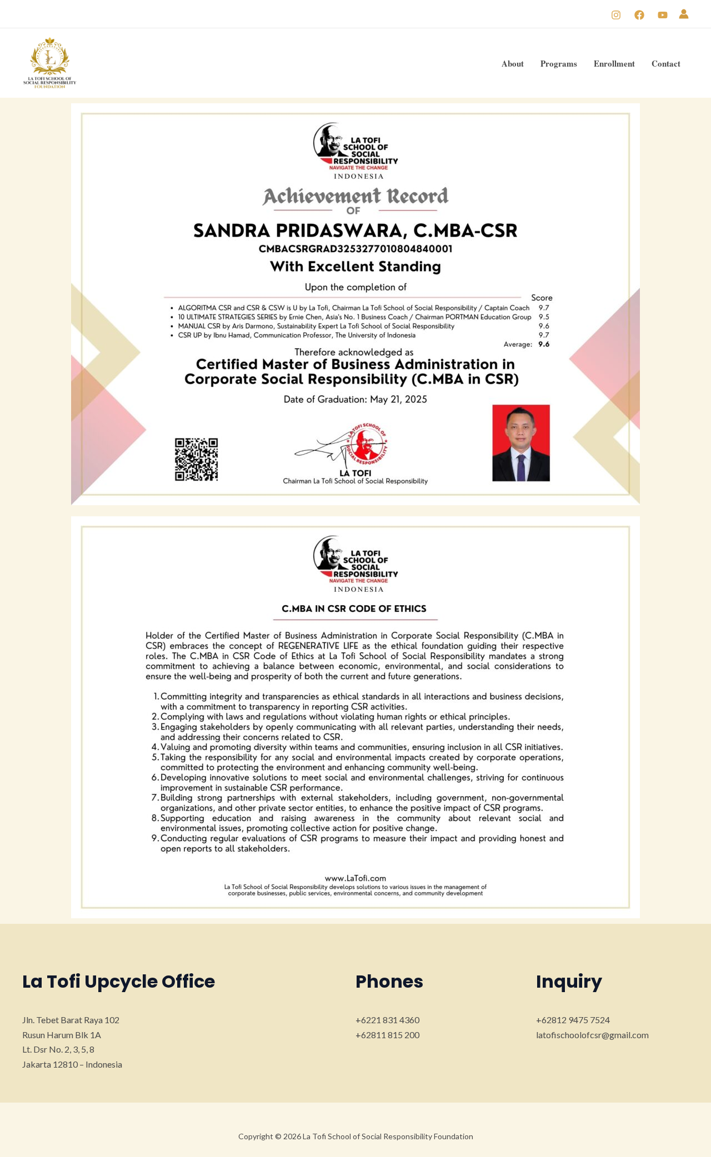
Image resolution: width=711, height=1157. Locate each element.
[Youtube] (663, 15)
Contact (666, 63)
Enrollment (614, 63)
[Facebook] (639, 15)
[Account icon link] (684, 14)
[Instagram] (616, 15)
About (513, 63)
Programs (558, 63)
